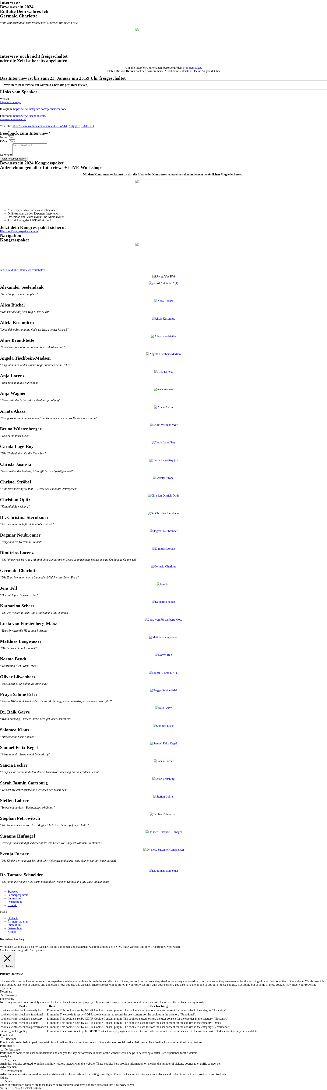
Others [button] (4, 1077)
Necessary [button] (6, 991)
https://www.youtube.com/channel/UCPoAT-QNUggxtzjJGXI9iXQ (53, 126)
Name (4, 137)
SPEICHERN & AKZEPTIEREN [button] (20, 1088)
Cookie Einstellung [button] (11, 950)
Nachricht (6, 154)
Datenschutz (15, 901)
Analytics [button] (5, 1056)
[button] (163, 85)
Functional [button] (6, 1035)
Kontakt (12, 905)
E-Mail (4, 141)
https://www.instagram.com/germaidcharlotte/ (40, 109)
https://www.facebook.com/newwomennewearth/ (23, 117)
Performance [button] (7, 1045)
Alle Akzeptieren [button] (34, 950)
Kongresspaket (191, 67)
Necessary (11, 995)
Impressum (14, 898)
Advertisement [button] (8, 1067)
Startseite (13, 891)
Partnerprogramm (18, 895)
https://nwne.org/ (10, 102)
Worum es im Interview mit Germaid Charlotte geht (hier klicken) (46, 84)
